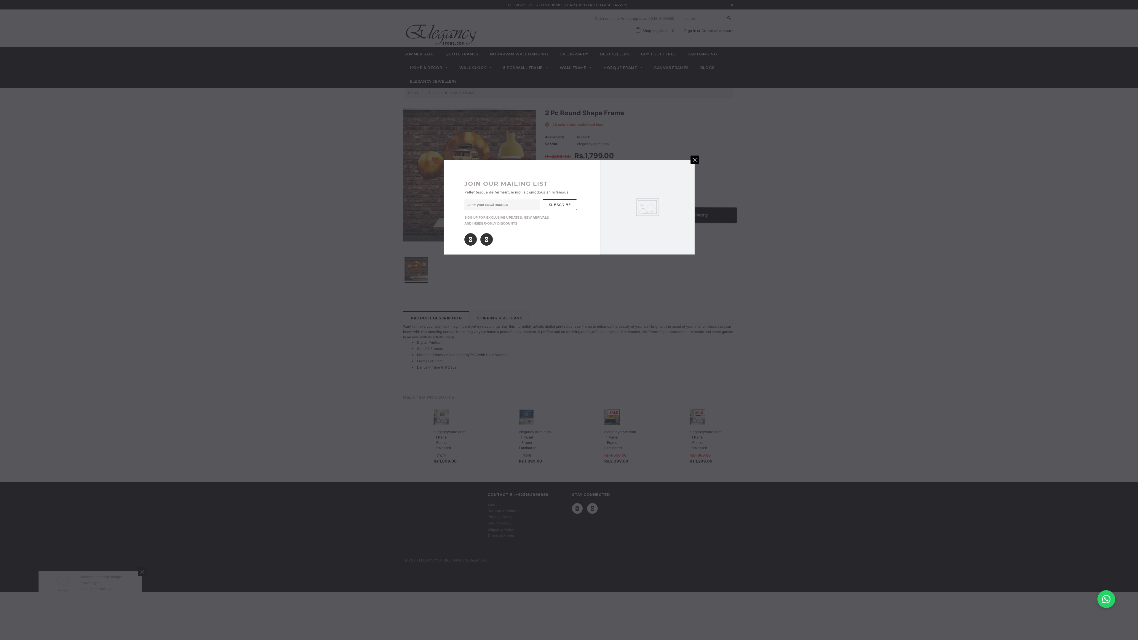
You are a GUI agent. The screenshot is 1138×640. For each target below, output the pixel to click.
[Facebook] (470, 239)
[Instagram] (486, 239)
